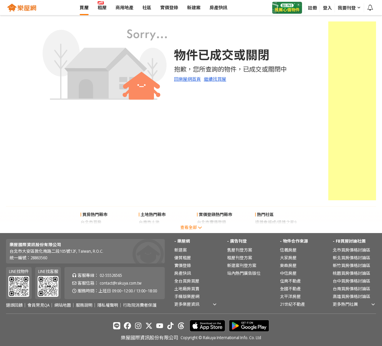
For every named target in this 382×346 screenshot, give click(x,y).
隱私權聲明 (107, 305)
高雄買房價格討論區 (351, 296)
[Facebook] (127, 325)
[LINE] (116, 325)
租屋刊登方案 (239, 257)
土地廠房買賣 (186, 288)
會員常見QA (38, 305)
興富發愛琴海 (267, 230)
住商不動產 (290, 281)
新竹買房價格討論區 (351, 265)
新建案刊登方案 (241, 265)
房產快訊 (182, 273)
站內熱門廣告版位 (244, 273)
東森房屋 (288, 265)
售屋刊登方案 (239, 250)
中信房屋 (288, 273)
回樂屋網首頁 (187, 79)
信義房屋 (288, 250)
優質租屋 (182, 257)
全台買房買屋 (186, 281)
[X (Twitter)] (149, 325)
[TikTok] (170, 325)
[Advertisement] (352, 110)
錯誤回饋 (14, 305)
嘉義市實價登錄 (211, 230)
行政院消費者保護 (139, 305)
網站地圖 (62, 305)
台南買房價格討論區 (351, 288)
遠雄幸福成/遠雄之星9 (275, 222)
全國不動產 (290, 288)
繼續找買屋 (215, 79)
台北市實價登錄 (211, 222)
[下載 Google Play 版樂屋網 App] (249, 326)
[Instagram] (138, 325)
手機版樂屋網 (186, 296)
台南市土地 (149, 222)
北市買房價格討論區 (351, 250)
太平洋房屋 (290, 296)
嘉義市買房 (91, 230)
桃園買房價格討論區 (351, 273)
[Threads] (181, 325)
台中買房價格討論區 (351, 281)
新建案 (180, 250)
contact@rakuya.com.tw (120, 283)
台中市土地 (149, 230)
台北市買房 (91, 222)
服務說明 (84, 305)
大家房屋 (288, 257)
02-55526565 (111, 275)
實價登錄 (182, 265)
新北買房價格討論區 (351, 257)
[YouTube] (159, 325)
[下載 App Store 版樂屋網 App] (207, 326)
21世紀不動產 (292, 304)
